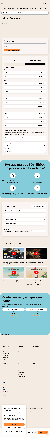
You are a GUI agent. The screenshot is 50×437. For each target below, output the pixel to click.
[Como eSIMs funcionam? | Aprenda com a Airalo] (13, 253)
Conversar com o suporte (38, 349)
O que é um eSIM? (21, 348)
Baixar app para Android (37, 309)
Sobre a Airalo (33, 8)
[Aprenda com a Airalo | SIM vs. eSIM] (13, 272)
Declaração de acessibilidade (33, 411)
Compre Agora (43, 432)
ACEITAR (14, 424)
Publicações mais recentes (8, 365)
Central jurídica (40, 408)
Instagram (6, 384)
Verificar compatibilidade (13, 50)
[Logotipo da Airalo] (5, 3)
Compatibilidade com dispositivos (22, 352)
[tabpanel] (25, 94)
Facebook (6, 382)
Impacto (19, 366)
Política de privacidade (31, 408)
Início (4, 8)
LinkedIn (6, 389)
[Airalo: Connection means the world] (36, 253)
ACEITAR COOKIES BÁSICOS (14, 428)
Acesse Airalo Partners (37, 365)
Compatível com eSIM (6, 434)
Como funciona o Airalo (22, 8)
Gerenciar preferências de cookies (14, 431)
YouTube (6, 391)
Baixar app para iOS (14, 309)
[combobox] (25, 13)
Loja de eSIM (11, 8)
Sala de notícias (21, 372)
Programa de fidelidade (7, 359)
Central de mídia (21, 370)
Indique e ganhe (6, 357)
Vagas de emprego (22, 374)
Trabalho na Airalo (21, 376)
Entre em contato (36, 351)
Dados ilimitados (6, 349)
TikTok (5, 387)
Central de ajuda (36, 348)
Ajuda (45, 8)
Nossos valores (21, 368)
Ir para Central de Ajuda (38, 206)
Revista (40, 8)
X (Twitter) (6, 385)
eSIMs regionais (6, 353)
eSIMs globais (5, 351)
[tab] (14, 60)
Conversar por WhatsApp (38, 231)
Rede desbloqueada (16, 434)
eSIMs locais (12, 21)
